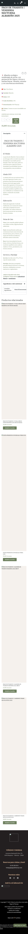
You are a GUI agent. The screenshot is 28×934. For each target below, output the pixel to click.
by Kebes (18, 918)
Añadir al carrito (16, 121)
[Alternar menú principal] (24, 3)
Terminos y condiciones (14, 908)
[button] (15, 3)
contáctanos (12, 278)
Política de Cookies (14, 910)
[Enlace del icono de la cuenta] (18, 3)
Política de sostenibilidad (14, 912)
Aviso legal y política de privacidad (14, 906)
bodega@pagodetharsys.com (14, 867)
